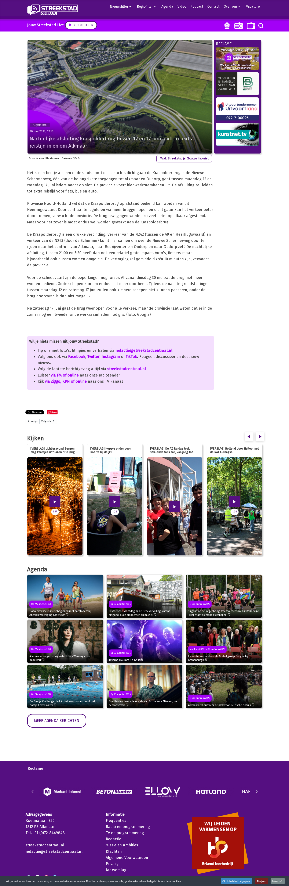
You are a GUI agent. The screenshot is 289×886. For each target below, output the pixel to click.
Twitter (93, 356)
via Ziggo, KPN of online (66, 381)
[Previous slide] (32, 791)
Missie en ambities (122, 845)
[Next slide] (256, 791)
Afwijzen (261, 881)
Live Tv (250, 25)
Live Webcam (226, 25)
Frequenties (116, 820)
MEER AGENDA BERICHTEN (56, 720)
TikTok (131, 356)
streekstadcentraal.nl (126, 369)
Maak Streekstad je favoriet (184, 158)
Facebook (76, 356)
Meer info (277, 881)
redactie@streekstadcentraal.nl (144, 350)
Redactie (113, 839)
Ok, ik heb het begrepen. (236, 881)
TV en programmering (125, 833)
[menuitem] (122, 6)
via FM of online (65, 375)
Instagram (111, 356)
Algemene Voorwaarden (127, 857)
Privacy (112, 863)
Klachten (114, 851)
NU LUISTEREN (237, 25)
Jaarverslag (116, 870)
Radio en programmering (128, 826)
